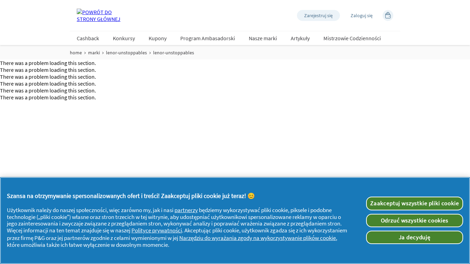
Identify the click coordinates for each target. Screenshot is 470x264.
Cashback (88, 38)
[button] (318, 15)
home (76, 53)
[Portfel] (388, 15)
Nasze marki (263, 38)
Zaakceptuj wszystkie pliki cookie (414, 203)
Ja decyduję (414, 237)
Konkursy (124, 38)
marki (94, 53)
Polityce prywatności (156, 230)
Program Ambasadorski (207, 38)
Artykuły (300, 38)
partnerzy (186, 210)
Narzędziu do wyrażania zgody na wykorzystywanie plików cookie (257, 238)
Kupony (158, 38)
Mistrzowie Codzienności (352, 38)
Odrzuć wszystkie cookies (414, 220)
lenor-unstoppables (126, 53)
